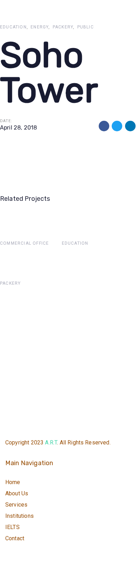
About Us (16, 493)
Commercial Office (24, 243)
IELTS (12, 527)
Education (13, 27)
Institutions (19, 516)
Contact (14, 538)
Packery (63, 27)
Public (85, 27)
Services (16, 504)
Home (12, 482)
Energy (39, 27)
